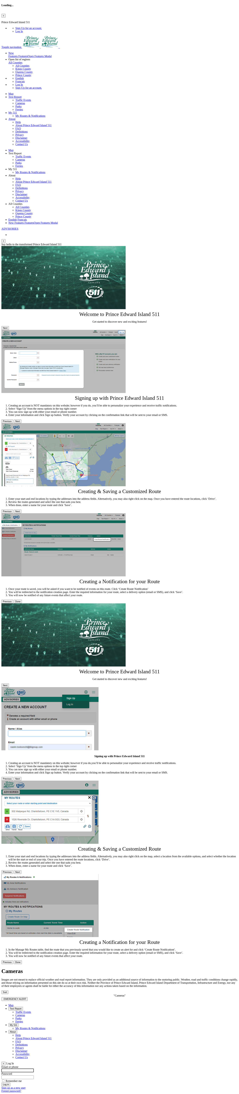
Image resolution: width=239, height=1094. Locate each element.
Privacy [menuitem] (19, 134)
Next (5, 328)
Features (30, 55)
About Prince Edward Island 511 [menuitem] (33, 125)
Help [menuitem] (18, 122)
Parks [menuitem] (18, 106)
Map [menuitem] (10, 93)
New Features (33, 222)
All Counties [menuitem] (22, 65)
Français (20, 81)
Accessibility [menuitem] (22, 141)
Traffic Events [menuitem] (23, 100)
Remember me (14, 1080)
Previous (7, 421)
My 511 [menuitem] (12, 112)
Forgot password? (11, 1090)
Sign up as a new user (13, 1087)
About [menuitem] (11, 118)
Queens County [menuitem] (24, 71)
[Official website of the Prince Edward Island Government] (31, 47)
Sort (5, 992)
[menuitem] (126, 28)
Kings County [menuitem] (23, 68)
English (19, 78)
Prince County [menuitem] (23, 75)
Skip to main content (12, 19)
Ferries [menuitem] (19, 109)
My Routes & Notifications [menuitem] (30, 115)
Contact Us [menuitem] (21, 144)
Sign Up (28, 28)
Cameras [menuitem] (20, 103)
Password (6, 1073)
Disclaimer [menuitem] (21, 137)
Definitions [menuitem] (21, 131)
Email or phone (9, 1066)
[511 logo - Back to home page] (59, 47)
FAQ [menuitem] (18, 128)
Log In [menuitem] (19, 31)
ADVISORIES (9, 228)
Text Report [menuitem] (15, 96)
